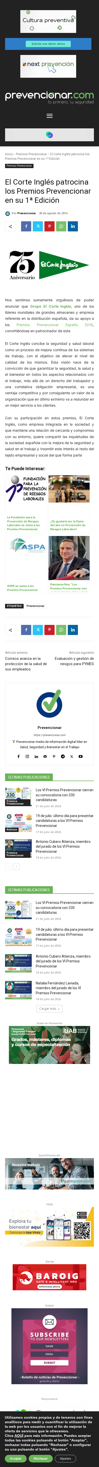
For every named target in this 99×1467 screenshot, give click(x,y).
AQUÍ (18, 1436)
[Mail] (45, 755)
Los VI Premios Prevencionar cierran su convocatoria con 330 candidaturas (64, 795)
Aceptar (16, 1458)
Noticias (12, 829)
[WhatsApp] (61, 226)
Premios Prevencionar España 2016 (54, 325)
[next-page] (16, 866)
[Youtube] (80, 755)
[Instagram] (27, 755)
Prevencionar (26, 213)
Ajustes (65, 1458)
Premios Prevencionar (31, 154)
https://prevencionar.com (49, 735)
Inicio (9, 154)
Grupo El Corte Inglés (50, 306)
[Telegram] (63, 755)
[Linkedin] (73, 226)
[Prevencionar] (8, 213)
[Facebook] (26, 226)
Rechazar (41, 1458)
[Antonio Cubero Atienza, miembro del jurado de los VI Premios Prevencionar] (18, 848)
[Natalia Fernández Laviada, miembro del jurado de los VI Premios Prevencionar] (18, 990)
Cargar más (47, 1008)
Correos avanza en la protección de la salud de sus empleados (26, 663)
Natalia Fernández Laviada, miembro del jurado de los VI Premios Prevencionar (58, 988)
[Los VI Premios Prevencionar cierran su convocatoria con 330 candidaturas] (18, 797)
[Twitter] (38, 226)
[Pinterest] (49, 226)
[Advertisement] (49, 1107)
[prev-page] (8, 866)
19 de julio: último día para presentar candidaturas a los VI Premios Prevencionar (65, 821)
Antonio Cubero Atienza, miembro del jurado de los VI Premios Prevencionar (63, 847)
